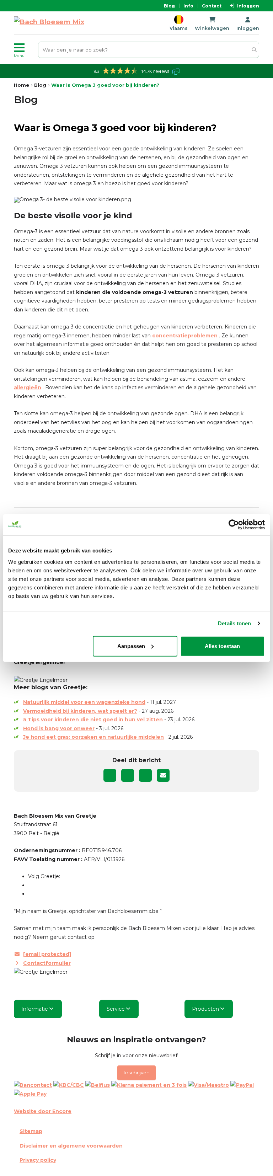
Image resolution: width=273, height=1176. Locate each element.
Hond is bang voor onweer (59, 728)
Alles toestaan (222, 646)
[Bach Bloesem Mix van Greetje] (49, 23)
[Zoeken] (254, 50)
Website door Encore (42, 1111)
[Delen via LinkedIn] (145, 775)
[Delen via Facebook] (109, 775)
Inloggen (248, 6)
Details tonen (234, 623)
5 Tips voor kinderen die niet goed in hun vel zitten (93, 719)
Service (116, 1009)
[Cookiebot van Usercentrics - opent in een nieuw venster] (234, 524)
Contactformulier (47, 963)
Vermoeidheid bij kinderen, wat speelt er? (80, 711)
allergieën (27, 387)
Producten (205, 1009)
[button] (24, 49)
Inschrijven (136, 1072)
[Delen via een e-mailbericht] (163, 775)
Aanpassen (131, 646)
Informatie (34, 1009)
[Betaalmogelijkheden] (136, 1089)
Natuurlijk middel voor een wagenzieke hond (84, 702)
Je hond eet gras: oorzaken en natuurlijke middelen (93, 737)
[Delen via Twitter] (127, 775)
